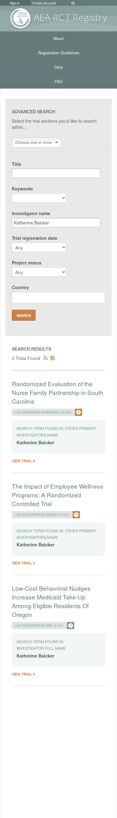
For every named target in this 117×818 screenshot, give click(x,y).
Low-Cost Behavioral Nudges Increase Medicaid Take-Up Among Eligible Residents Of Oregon (51, 601)
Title (16, 164)
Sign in (15, 2)
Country (20, 287)
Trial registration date (34, 238)
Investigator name (31, 213)
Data (58, 67)
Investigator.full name (41, 648)
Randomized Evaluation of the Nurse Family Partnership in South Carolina (57, 392)
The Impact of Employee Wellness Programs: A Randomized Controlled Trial (57, 495)
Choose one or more (33, 142)
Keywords (22, 188)
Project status (26, 262)
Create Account (44, 2)
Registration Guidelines (58, 53)
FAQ (58, 81)
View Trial (22, 460)
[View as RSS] (45, 358)
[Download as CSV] (53, 358)
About (58, 38)
